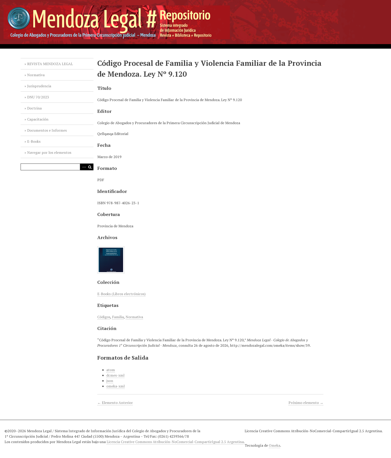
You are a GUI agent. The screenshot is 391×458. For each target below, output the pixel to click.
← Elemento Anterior (115, 402)
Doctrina (34, 108)
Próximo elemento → (305, 402)
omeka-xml (115, 386)
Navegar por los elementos (49, 152)
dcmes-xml (115, 375)
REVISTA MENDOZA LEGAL (50, 63)
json (109, 380)
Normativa (36, 74)
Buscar (90, 167)
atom (110, 369)
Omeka (274, 445)
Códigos (103, 316)
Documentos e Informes (47, 130)
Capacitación (37, 119)
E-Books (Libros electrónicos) (121, 293)
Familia (118, 316)
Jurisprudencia (39, 85)
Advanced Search (83, 167)
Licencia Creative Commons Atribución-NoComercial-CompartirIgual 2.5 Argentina (175, 441)
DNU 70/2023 (38, 97)
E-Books (34, 141)
